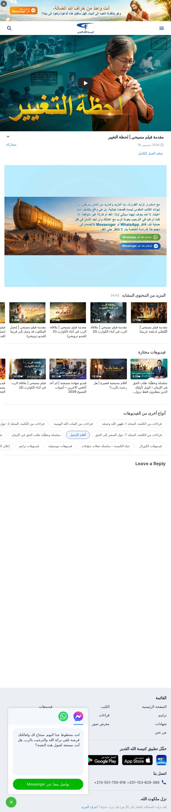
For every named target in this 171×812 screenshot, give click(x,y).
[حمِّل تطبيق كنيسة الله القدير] (161, 759)
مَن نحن (161, 732)
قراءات (104, 715)
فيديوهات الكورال (150, 446)
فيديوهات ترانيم (29, 446)
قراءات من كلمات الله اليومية (73, 424)
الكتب (105, 706)
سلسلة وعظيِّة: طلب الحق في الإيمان (36, 435)
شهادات (161, 724)
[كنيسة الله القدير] (85, 28)
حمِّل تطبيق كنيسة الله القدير (143, 748)
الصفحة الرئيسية (154, 706)
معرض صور (101, 724)
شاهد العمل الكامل (150, 153)
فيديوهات (46, 706)
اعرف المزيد (89, 807)
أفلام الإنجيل (78, 435)
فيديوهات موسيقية (60, 446)
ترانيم (162, 715)
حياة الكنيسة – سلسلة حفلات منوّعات (105, 446)
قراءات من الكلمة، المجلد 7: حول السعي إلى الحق (128, 435)
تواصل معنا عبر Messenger (48, 784)
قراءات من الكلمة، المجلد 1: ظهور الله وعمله (132, 424)
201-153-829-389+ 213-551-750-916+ (126, 782)
